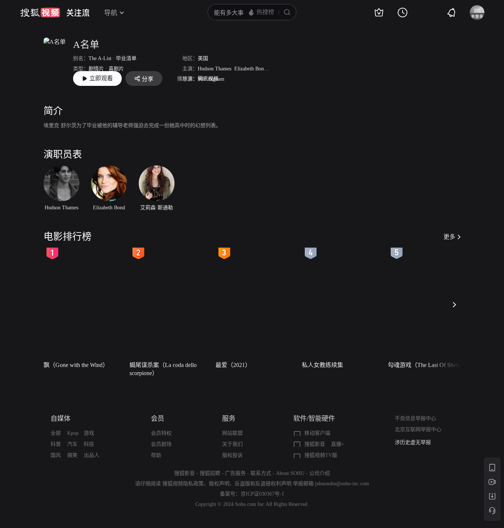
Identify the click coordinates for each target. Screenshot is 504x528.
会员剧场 (161, 444)
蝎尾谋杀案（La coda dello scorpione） (163, 369)
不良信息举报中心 (415, 418)
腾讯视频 (208, 78)
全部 (56, 433)
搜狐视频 (40, 12)
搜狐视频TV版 (320, 455)
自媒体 (60, 418)
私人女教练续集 (322, 365)
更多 (449, 237)
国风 (56, 455)
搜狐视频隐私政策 (183, 483)
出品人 (91, 455)
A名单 (86, 44)
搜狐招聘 (210, 473)
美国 (203, 58)
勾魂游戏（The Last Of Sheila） (427, 365)
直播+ (337, 444)
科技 (89, 444)
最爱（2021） (233, 365)
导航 (110, 13)
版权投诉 (232, 455)
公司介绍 (319, 473)
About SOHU (290, 473)
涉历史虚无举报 (413, 442)
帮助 (156, 455)
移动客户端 (317, 433)
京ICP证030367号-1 (262, 494)
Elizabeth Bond (250, 68)
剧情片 (96, 68)
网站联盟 (232, 433)
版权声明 (219, 483)
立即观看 (101, 78)
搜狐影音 (314, 444)
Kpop (73, 433)
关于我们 (232, 444)
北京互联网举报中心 (418, 429)
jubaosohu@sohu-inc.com (342, 483)
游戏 (89, 433)
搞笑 (72, 455)
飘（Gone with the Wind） (76, 365)
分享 (147, 79)
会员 (157, 418)
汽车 (72, 444)
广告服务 (235, 473)
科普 (56, 444)
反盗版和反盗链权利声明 (263, 483)
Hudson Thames (214, 68)
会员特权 (161, 433)
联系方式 (261, 473)
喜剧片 (116, 68)
